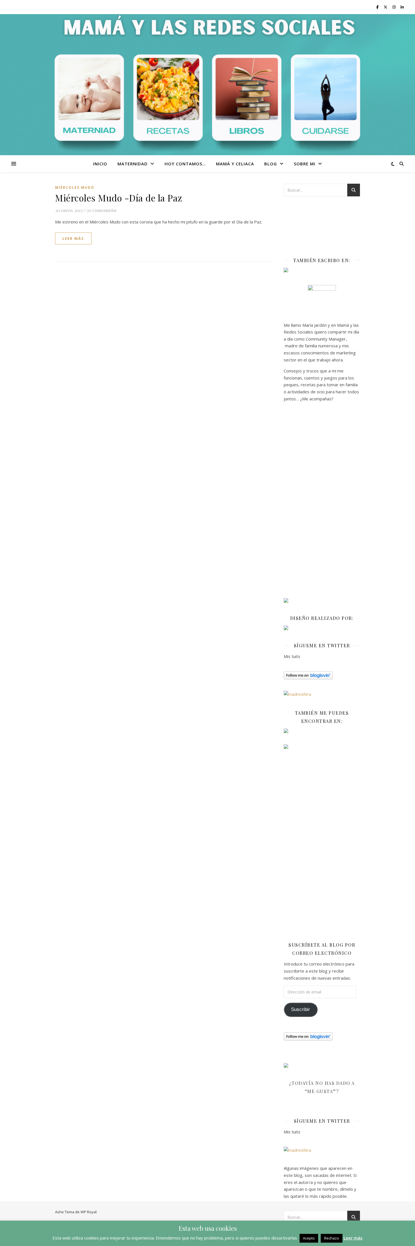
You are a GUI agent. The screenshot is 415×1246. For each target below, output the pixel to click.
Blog (270, 163)
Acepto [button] (309, 1238)
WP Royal (88, 1211)
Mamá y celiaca (235, 163)
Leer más (353, 1238)
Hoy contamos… (185, 163)
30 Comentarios (101, 210)
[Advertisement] (322, 502)
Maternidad (132, 163)
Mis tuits (292, 656)
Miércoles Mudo (74, 187)
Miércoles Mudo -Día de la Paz (118, 198)
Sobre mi (304, 163)
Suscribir (300, 1009)
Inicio (100, 163)
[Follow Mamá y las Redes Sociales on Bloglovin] (322, 675)
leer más (73, 238)
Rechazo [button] (331, 1238)
